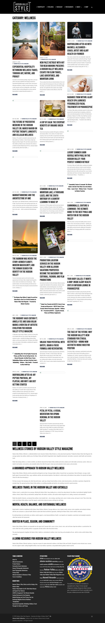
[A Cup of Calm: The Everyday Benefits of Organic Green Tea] (52, 108)
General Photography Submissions (20, 568)
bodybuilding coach (60, 561)
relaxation (60, 582)
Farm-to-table (61, 564)
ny (62, 580)
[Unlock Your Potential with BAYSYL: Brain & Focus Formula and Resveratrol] (52, 320)
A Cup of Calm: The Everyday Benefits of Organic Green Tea (52, 125)
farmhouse (41, 566)
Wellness (47, 587)
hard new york (55, 566)
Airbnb (41, 558)
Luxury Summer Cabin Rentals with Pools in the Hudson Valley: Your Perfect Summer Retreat (78, 157)
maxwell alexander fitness (60, 577)
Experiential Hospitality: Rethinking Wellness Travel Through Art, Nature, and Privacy (25, 71)
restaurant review (42, 584)
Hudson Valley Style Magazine (21, 63)
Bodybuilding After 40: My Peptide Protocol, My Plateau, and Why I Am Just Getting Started (24, 379)
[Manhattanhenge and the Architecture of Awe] (25, 173)
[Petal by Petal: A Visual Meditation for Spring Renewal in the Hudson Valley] (52, 388)
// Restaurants (68, 7)
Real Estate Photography (54, 582)
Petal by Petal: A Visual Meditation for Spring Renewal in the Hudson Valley (50, 415)
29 (29, 444)
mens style (41, 580)
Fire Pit (44, 566)
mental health (45, 580)
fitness (47, 566)
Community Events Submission (19, 566)
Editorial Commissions (17, 562)
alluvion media (57, 558)
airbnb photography (47, 558)
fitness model (50, 566)
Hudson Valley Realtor (55, 572)
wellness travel (53, 587)
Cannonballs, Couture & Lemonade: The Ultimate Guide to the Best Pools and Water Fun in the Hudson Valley (79, 212)
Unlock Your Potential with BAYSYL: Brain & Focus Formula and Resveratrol (52, 345)
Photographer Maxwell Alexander (45, 582)
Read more (15, 94)
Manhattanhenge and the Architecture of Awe (23, 197)
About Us (14, 559)
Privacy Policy (15, 572)
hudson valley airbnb (59, 570)
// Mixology (59, 7)
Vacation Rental (42, 586)
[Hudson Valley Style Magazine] (22, 7)
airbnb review (52, 558)
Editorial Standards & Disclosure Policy (21, 575)
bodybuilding (55, 561)
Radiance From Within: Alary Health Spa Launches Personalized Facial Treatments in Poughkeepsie (79, 102)
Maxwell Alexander (49, 577)
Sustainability (60, 584)
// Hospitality (41, 7)
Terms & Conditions (17, 577)
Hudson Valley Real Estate (46, 572)
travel (63, 584)
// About (77, 7)
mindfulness (50, 580)
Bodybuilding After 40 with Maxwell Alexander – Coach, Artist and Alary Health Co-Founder (79, 49)
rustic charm (47, 584)
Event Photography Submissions (20, 570)
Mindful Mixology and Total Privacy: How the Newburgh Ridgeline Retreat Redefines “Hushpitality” (22, 599)
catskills (50, 564)
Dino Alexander (56, 564)
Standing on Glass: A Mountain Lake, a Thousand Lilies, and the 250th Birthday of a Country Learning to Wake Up (52, 195)
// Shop (86, 7)
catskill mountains (44, 564)
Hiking (58, 566)
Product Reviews (16, 564)
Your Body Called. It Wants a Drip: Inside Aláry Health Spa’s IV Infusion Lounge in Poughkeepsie (79, 283)
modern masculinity (56, 580)
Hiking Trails (62, 566)
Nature (60, 580)
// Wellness (50, 7)
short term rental (54, 584)
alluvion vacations (46, 561)
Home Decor (42, 570)
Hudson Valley (49, 569)
